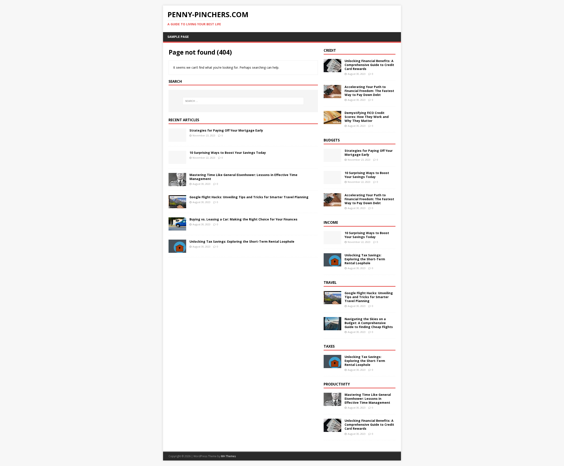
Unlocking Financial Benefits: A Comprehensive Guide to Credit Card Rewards (369, 65)
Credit (330, 50)
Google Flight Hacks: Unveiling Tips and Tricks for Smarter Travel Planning (248, 197)
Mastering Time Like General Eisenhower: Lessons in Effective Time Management (243, 177)
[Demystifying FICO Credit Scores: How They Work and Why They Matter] (332, 121)
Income (331, 222)
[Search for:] (243, 101)
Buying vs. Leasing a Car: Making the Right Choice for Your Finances (243, 219)
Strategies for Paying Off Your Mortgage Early (226, 130)
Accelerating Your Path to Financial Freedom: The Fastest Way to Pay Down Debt (369, 91)
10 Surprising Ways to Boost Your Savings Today (227, 152)
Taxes (329, 346)
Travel (330, 282)
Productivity (337, 384)
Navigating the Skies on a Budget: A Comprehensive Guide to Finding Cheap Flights (369, 323)
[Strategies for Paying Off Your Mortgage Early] (177, 139)
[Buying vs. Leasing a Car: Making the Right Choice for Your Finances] (177, 228)
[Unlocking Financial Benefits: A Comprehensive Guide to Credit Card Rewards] (332, 69)
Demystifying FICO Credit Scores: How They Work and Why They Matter (367, 117)
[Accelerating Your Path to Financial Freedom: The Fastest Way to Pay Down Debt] (332, 95)
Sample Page (178, 37)
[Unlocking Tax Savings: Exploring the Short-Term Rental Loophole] (177, 250)
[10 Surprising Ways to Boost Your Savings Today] (177, 161)
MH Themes (228, 456)
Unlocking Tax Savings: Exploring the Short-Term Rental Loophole (241, 241)
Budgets (332, 140)
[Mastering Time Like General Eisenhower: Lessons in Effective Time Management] (177, 184)
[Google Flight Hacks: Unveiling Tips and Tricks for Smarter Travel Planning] (177, 206)
